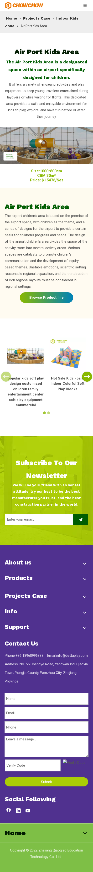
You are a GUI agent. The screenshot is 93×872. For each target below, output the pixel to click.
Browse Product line (46, 297)
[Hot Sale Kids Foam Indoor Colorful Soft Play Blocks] (67, 356)
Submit (46, 782)
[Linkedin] (18, 811)
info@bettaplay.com (72, 655)
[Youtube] (28, 811)
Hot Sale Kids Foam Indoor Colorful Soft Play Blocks (67, 383)
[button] (2, 176)
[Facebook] (8, 811)
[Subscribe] (80, 519)
